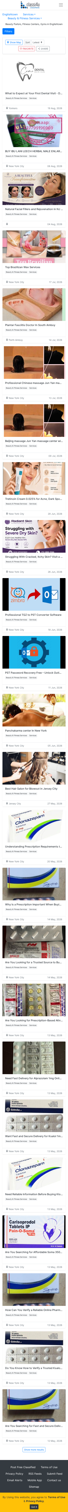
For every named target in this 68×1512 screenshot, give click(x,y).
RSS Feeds (35, 1473)
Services (28, 14)
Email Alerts (14, 1480)
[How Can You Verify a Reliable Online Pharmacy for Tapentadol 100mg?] (34, 1289)
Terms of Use (49, 1467)
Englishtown (10, 14)
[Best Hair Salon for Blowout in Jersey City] (34, 768)
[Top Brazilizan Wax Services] (34, 246)
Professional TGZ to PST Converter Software (33, 614)
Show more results (34, 1449)
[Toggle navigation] (60, 5)
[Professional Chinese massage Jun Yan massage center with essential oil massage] (34, 362)
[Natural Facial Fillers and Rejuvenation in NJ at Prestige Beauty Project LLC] (34, 188)
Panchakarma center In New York (26, 730)
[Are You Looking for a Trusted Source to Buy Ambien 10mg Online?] (34, 942)
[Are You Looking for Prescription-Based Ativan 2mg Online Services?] (34, 1000)
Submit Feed (54, 1473)
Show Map (15, 42)
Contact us (54, 1480)
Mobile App (35, 1480)
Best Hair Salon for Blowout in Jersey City (31, 788)
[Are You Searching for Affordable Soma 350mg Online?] (34, 1231)
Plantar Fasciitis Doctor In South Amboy (30, 325)
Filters (8, 31)
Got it (34, 1506)
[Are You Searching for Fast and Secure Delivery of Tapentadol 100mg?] (34, 1405)
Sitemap (34, 1486)
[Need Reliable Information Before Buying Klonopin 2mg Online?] (34, 1173)
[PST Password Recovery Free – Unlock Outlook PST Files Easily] (34, 652)
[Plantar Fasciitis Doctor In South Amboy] (34, 304)
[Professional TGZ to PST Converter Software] (34, 594)
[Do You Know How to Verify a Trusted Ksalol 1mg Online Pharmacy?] (34, 1347)
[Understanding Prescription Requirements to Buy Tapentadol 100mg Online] (34, 826)
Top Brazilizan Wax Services (22, 267)
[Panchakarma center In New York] (34, 710)
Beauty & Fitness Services (24, 18)
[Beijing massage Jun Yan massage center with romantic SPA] (34, 420)
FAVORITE (28, 48)
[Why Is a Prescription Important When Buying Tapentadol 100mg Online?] (34, 884)
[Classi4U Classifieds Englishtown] (31, 4)
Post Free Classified (23, 1467)
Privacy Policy (14, 1473)
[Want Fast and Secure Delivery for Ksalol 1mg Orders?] (34, 1115)
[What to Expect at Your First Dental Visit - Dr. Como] (34, 73)
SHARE (44, 48)
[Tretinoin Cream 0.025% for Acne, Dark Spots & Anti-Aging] (34, 478)
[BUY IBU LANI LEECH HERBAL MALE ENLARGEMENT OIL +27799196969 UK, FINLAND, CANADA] (34, 130)
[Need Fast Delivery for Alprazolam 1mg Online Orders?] (34, 1058)
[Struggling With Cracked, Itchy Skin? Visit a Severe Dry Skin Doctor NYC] (34, 536)
